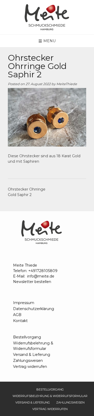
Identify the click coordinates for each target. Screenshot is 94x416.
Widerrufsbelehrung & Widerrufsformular (33, 346)
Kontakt (20, 320)
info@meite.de (40, 276)
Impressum (23, 302)
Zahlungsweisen (28, 360)
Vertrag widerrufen (30, 366)
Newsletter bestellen (32, 281)
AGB (17, 314)
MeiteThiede (66, 84)
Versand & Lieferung (31, 354)
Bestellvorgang (27, 337)
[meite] (47, 17)
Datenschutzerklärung (33, 308)
